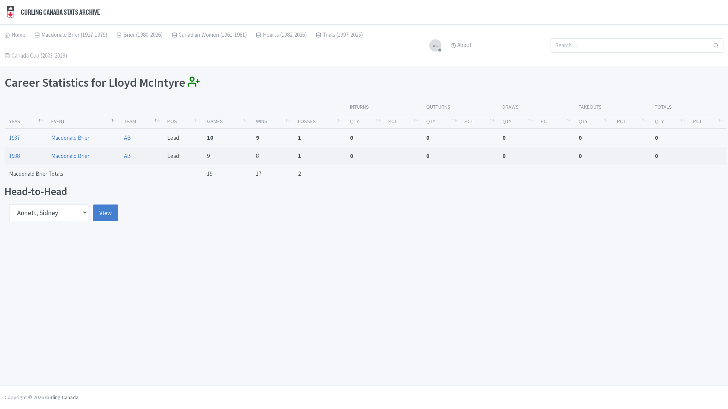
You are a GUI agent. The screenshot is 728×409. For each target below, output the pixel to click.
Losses (307, 121)
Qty (354, 121)
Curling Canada (61, 397)
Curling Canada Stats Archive (60, 12)
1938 (14, 155)
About (464, 44)
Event (58, 121)
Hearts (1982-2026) (285, 34)
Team (130, 121)
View (105, 213)
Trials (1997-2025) (343, 34)
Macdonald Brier (70, 137)
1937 (14, 137)
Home (18, 34)
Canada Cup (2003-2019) (39, 55)
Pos (172, 121)
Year (14, 121)
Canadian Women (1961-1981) (213, 34)
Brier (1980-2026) (143, 34)
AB (127, 137)
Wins (261, 121)
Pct (392, 121)
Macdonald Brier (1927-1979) (74, 34)
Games (215, 121)
